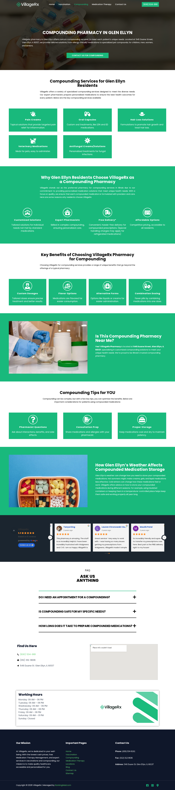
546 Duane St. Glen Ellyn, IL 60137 (139, 764)
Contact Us (120, 4)
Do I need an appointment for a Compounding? (74, 597)
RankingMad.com (63, 785)
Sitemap (70, 773)
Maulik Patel (142, 527)
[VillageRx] (28, 4)
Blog (68, 767)
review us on (25, 545)
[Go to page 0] (105, 553)
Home (52, 4)
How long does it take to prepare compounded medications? (85, 626)
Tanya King (66, 527)
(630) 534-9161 (128, 751)
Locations (70, 764)
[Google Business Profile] (157, 785)
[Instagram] (152, 785)
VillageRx (23, 529)
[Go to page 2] (109, 553)
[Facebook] (147, 785)
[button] (150, 4)
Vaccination (64, 4)
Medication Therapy (101, 4)
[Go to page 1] (107, 553)
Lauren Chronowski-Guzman (110, 527)
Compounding (81, 4)
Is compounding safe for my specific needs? (72, 611)
